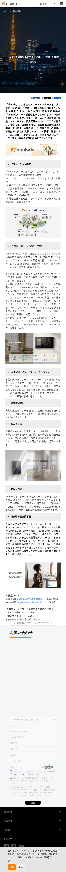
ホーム (5, 11)
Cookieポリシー (32, 857)
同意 (12, 867)
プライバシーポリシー (19, 774)
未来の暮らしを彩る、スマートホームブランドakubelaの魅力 (23, 623)
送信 (33, 803)
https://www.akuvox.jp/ (29, 602)
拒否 (20, 867)
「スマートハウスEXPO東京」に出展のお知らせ (42, 623)
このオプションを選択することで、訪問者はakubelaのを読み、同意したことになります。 (33, 772)
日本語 (43, 3)
